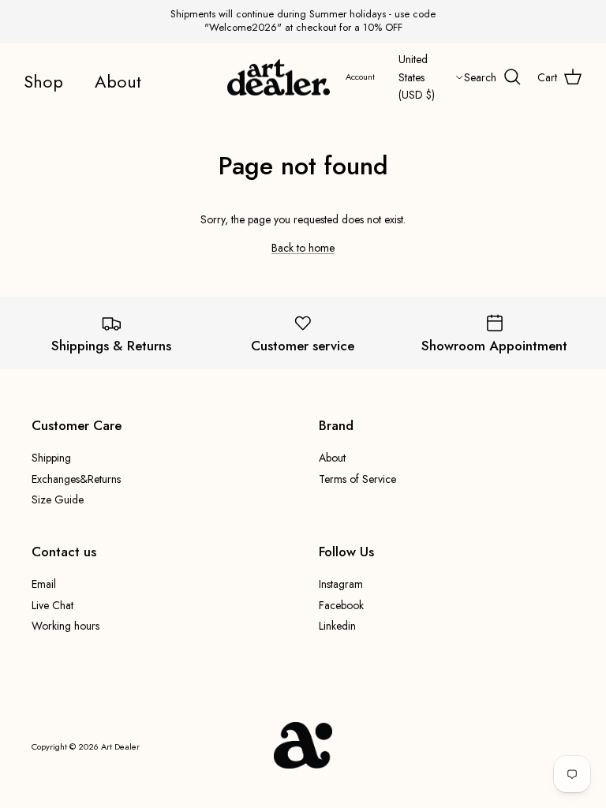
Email (44, 584)
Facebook (341, 605)
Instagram (341, 584)
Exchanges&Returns (76, 479)
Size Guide (58, 499)
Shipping (51, 458)
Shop (43, 81)
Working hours (65, 626)
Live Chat (52, 605)
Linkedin (337, 626)
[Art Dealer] (278, 77)
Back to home (303, 248)
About (118, 81)
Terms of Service (357, 479)
